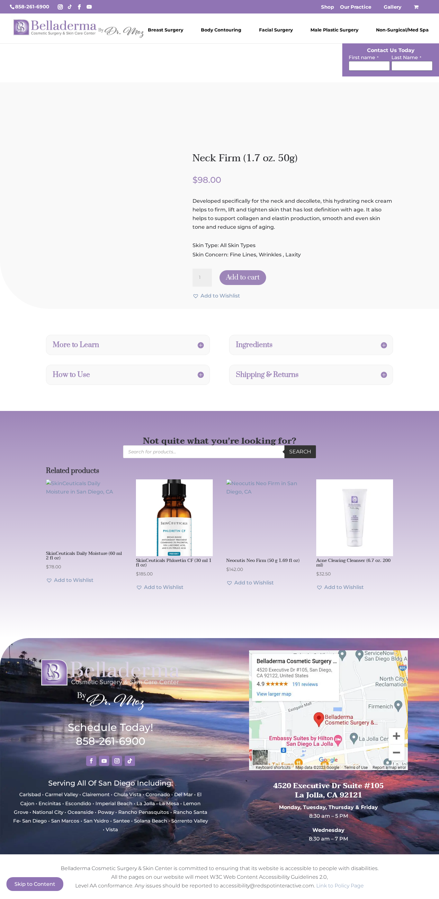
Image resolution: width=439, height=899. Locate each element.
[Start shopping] (417, 8)
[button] (216, 295)
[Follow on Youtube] (104, 761)
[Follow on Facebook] (91, 761)
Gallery (392, 7)
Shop (327, 7)
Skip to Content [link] (34, 884)
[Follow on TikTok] (130, 761)
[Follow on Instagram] (117, 761)
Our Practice (355, 7)
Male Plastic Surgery (334, 30)
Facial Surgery (276, 30)
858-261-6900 (32, 7)
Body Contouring (221, 30)
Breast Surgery (165, 30)
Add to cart (243, 277)
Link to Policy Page (340, 886)
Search (300, 452)
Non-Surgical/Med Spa (402, 30)
